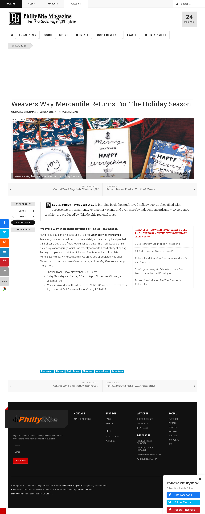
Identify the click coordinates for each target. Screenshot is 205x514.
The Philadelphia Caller (149, 454)
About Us (110, 441)
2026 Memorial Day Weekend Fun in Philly (156, 251)
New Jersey (47, 371)
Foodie (48, 35)
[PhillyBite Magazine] (42, 18)
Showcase (142, 423)
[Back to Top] (3, 511)
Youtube (173, 436)
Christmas (88, 371)
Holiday (59, 371)
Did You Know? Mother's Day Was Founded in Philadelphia (158, 282)
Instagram (174, 440)
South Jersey (73, 371)
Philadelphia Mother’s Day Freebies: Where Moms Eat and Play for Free (161, 260)
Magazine (10, 4)
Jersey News (102, 371)
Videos (31, 4)
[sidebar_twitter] (4, 233)
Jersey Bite (76, 4)
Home (12, 35)
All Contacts (112, 436)
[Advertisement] (102, 75)
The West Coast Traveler (145, 449)
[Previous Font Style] (13, 216)
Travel (132, 35)
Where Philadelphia (147, 459)
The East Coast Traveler (145, 442)
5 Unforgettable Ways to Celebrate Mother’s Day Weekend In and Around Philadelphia (159, 271)
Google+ (173, 427)
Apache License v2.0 (83, 490)
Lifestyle (82, 35)
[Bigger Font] (33, 211)
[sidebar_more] (4, 281)
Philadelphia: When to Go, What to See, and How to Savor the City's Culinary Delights (161, 233)
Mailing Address (82, 419)
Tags (108, 419)
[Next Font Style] (33, 216)
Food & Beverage (107, 35)
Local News (27, 35)
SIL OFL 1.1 (47, 494)
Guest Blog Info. (145, 419)
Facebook (173, 419)
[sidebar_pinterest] (4, 262)
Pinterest (173, 431)
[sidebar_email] (4, 271)
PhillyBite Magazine (73, 486)
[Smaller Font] (13, 211)
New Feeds (142, 428)
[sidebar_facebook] (4, 223)
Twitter (173, 423)
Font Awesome (18, 494)
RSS (170, 444)
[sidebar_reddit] (4, 243)
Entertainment (155, 35)
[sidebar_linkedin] (4, 252)
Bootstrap (15, 490)
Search (109, 423)
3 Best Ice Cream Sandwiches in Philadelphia (157, 244)
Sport (63, 35)
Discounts (53, 4)
